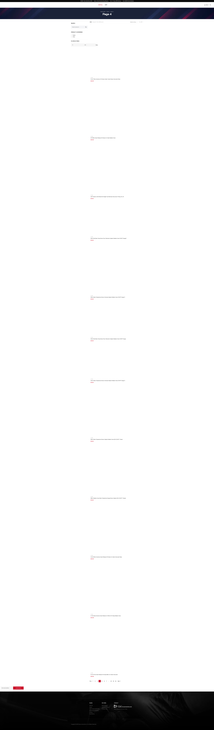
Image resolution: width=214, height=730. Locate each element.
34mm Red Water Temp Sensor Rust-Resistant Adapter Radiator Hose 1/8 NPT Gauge (108, 338)
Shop (108, 11)
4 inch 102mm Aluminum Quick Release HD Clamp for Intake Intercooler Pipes (106, 557)
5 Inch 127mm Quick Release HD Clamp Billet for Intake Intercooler (104, 674)
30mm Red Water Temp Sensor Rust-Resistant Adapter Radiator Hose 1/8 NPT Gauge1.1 (108, 238)
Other (92, 77)
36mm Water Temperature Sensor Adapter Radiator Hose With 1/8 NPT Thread (106, 439)
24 (115, 681)
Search (86, 27)
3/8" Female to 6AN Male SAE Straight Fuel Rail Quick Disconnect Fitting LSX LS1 (107, 196)
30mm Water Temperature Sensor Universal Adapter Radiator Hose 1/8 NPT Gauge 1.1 (108, 297)
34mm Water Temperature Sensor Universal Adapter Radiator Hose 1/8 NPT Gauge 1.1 (108, 380)
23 (113, 681)
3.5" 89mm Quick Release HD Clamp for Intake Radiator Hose (103, 137)
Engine (74, 35)
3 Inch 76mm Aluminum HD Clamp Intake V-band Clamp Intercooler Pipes (105, 79)
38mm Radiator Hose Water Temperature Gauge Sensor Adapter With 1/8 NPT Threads (108, 498)
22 (111, 681)
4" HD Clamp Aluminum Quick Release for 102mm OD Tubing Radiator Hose (106, 615)
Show (140, 21)
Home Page (102, 11)
